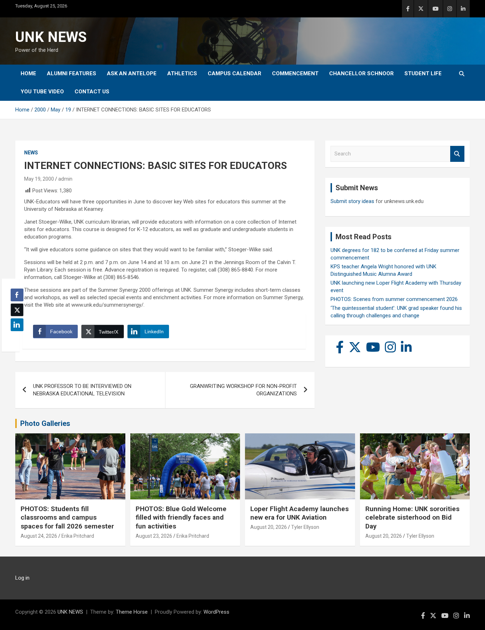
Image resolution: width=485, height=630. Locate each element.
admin (65, 179)
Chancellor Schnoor (361, 73)
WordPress (216, 612)
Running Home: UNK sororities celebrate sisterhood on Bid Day (412, 517)
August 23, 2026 (154, 536)
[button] (15, 338)
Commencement (295, 73)
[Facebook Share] (17, 295)
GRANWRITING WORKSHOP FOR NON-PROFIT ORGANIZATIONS (243, 390)
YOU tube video (42, 91)
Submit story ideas (352, 201)
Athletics (182, 73)
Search (457, 154)
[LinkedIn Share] (17, 324)
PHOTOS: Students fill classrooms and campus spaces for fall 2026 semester (67, 517)
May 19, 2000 (39, 179)
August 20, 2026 (268, 527)
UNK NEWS (51, 37)
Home (28, 73)
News (31, 152)
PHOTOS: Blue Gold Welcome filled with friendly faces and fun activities (181, 517)
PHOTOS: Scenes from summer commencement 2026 (394, 299)
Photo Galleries (45, 423)
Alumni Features (71, 73)
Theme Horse (132, 612)
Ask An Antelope (132, 73)
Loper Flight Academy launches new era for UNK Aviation (299, 513)
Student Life (423, 73)
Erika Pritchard (77, 536)
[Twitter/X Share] (17, 309)
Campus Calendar (234, 73)
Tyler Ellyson (305, 527)
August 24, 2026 (39, 536)
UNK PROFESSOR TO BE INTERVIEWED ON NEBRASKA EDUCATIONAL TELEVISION (82, 390)
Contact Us (92, 91)
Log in (22, 578)
